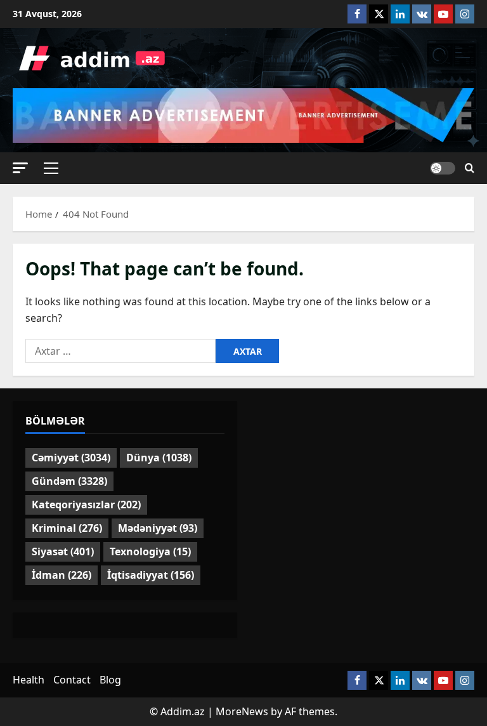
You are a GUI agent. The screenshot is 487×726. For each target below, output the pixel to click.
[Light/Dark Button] (442, 168)
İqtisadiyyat (150, 575)
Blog (110, 680)
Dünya (159, 458)
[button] (20, 167)
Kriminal (67, 528)
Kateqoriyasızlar (86, 505)
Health (28, 680)
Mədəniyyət (157, 528)
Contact (72, 680)
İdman (61, 575)
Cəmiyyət (71, 458)
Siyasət (63, 551)
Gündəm (69, 481)
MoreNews (242, 711)
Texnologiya (150, 551)
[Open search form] (469, 168)
